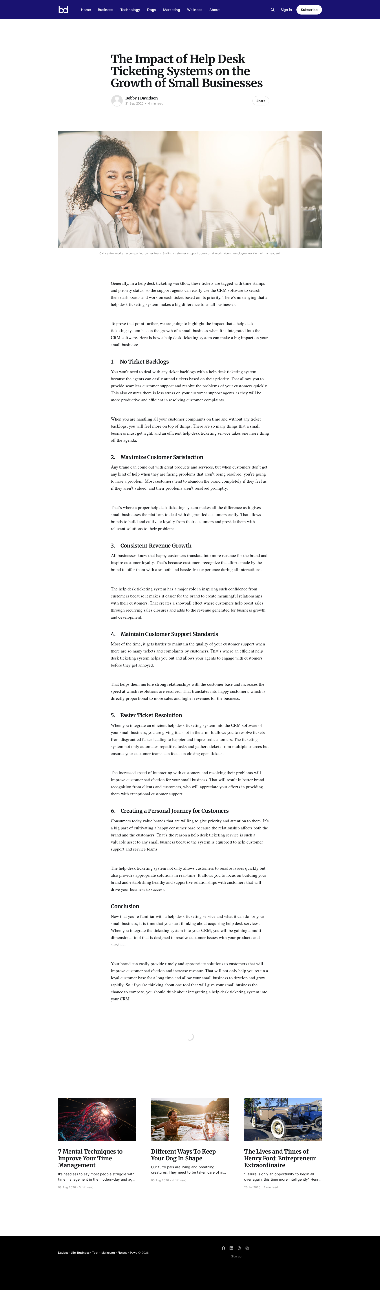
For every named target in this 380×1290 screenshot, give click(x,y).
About (214, 9)
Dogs (151, 9)
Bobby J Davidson (141, 98)
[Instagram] (247, 1248)
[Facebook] (223, 1248)
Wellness (194, 9)
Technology (130, 9)
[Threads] (239, 1248)
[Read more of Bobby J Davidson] (117, 101)
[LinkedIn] (231, 1248)
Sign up (236, 1256)
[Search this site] (272, 9)
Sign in (286, 9)
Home (86, 9)
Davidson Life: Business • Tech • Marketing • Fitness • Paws (97, 1252)
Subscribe (309, 9)
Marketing (171, 9)
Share (260, 101)
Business (105, 9)
